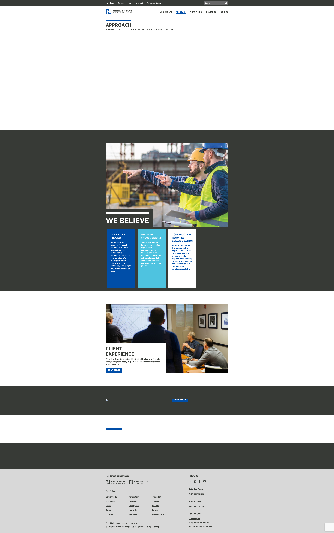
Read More (114, 370)
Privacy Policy (145, 527)
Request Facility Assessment (200, 526)
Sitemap (156, 527)
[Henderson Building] (115, 482)
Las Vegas (133, 501)
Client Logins (194, 519)
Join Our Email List (197, 506)
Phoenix (155, 501)
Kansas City (134, 497)
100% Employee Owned (126, 523)
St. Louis (155, 506)
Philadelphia (157, 497)
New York (133, 514)
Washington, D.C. (159, 514)
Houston (109, 514)
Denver (109, 510)
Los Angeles (134, 506)
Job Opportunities (196, 494)
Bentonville (110, 501)
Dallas (108, 506)
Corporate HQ (111, 497)
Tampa (155, 510)
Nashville (133, 510)
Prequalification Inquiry (199, 523)
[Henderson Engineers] (138, 482)
